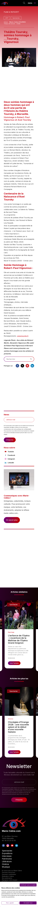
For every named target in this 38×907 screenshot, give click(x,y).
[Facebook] (17, 365)
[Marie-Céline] (4, 3)
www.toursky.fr (23, 336)
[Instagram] (7, 845)
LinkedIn (11, 463)
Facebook (11, 455)
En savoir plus (11, 520)
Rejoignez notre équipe (9, 880)
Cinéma (5, 864)
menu (30, 3)
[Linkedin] (32, 365)
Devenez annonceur (8, 872)
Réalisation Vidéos (8, 876)
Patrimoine (7, 859)
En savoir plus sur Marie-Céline (12, 870)
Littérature (7, 861)
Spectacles (16, 18)
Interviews (6, 856)
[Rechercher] (24, 3)
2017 (6, 18)
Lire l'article (14, 663)
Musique (6, 867)
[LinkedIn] (16, 845)
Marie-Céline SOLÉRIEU (17, 22)
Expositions (7, 853)
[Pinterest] (27, 365)
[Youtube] (12, 845)
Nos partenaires (7, 878)
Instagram (11, 459)
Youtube (11, 452)
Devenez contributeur (9, 874)
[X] (22, 365)
